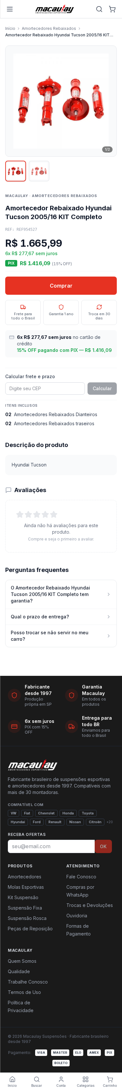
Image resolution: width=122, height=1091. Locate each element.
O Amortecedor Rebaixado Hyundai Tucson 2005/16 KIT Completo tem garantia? (50, 594)
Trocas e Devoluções (89, 905)
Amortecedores (24, 876)
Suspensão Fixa (25, 908)
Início (10, 28)
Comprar (61, 285)
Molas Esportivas (26, 887)
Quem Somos (22, 961)
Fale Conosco (81, 876)
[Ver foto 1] (15, 171)
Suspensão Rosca (27, 918)
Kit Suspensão (23, 897)
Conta (61, 1085)
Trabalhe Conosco (28, 982)
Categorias (85, 1085)
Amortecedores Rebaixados (49, 28)
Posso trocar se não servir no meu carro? (49, 636)
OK (103, 846)
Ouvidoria (76, 915)
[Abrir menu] (10, 9)
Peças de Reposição (30, 928)
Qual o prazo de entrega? (40, 616)
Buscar (36, 1085)
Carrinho (110, 1085)
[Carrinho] (112, 9)
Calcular (102, 388)
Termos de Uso (24, 992)
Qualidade (19, 971)
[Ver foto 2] (39, 171)
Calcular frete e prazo (30, 376)
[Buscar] (99, 9)
